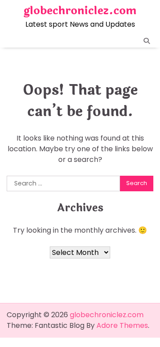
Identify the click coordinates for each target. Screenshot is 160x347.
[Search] (146, 41)
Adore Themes (122, 325)
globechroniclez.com (80, 10)
